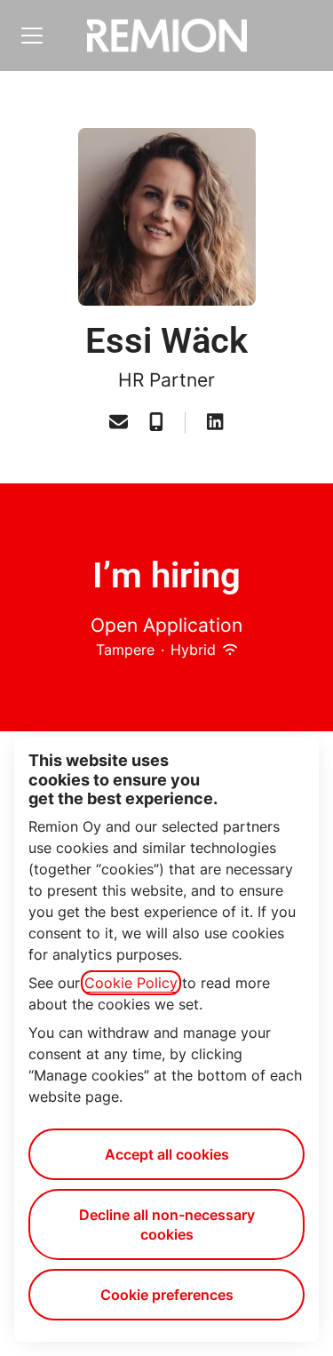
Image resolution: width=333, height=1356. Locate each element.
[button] (118, 423)
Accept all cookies (167, 1154)
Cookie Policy (131, 983)
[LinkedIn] (215, 423)
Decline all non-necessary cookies (167, 1224)
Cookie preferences (167, 1295)
